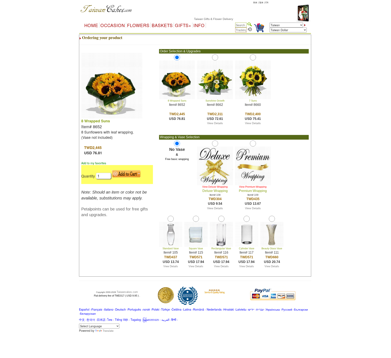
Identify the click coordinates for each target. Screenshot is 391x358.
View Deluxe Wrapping (215, 186)
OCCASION (112, 25)
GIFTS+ (183, 25)
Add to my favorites (93, 163)
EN (266, 2)
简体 (255, 2)
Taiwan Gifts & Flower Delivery (206, 19)
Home (91, 25)
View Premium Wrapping (253, 186)
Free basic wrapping (177, 159)
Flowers (138, 25)
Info (199, 25)
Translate (108, 331)
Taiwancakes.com (127, 291)
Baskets (162, 25)
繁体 (261, 2)
